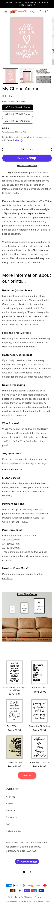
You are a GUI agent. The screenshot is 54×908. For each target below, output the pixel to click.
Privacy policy (12, 901)
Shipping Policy (21, 132)
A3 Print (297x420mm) (17, 121)
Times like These (39, 688)
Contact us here (10, 469)
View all (27, 775)
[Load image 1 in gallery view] (10, 75)
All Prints (10, 797)
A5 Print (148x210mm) (17, 107)
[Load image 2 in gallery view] (27, 75)
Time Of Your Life (14, 726)
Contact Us (11, 817)
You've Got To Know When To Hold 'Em (14, 689)
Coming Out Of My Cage (39, 726)
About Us (10, 810)
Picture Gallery (13, 831)
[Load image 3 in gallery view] (43, 75)
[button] (6, 11)
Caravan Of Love (14, 762)
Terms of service (28, 901)
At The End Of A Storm (40, 762)
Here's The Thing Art (23, 897)
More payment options (27, 165)
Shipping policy (44, 901)
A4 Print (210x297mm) (17, 114)
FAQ (8, 824)
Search (9, 803)
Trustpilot (28, 487)
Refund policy (40, 897)
